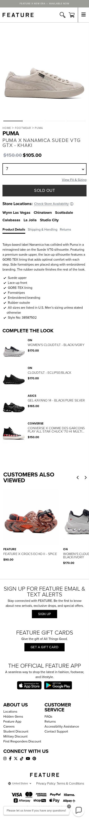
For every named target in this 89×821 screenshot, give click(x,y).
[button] (77, 477)
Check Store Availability (51, 204)
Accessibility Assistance (61, 726)
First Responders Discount (22, 741)
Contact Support (56, 731)
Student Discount (15, 731)
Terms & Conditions (70, 783)
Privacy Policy (45, 783)
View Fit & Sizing (74, 180)
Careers (8, 726)
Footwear (23, 128)
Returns (50, 721)
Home (6, 128)
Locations (10, 712)
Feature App (12, 721)
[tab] (15, 230)
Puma (39, 128)
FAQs (48, 717)
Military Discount (15, 736)
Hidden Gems (13, 717)
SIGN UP (44, 614)
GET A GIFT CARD (44, 647)
